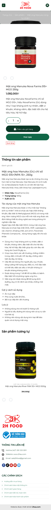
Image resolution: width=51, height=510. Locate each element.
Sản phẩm (20, 15)
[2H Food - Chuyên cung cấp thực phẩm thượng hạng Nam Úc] (25, 5)
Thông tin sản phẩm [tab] (16, 159)
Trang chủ (7, 15)
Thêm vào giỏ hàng (25, 129)
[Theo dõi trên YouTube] (15, 465)
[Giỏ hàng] (47, 5)
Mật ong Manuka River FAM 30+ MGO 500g (25, 386)
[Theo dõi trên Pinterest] (11, 465)
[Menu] (3, 5)
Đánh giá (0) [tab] (7, 165)
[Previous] (4, 79)
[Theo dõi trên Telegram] (19, 465)
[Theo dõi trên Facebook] (3, 465)
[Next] (11, 79)
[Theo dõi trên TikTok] (7, 465)
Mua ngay (27, 137)
